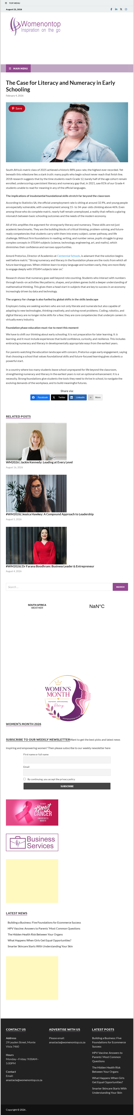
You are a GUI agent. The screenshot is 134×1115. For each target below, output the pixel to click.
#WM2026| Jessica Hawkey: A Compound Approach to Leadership (50, 514)
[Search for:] (67, 587)
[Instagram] (126, 9)
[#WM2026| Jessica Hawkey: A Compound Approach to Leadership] (36, 493)
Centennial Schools (68, 255)
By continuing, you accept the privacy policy (51, 779)
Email (26, 766)
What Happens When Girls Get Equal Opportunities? (39, 940)
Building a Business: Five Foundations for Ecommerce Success (44, 922)
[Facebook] (111, 9)
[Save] (67, 161)
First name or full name (36, 754)
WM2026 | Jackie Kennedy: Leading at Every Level (39, 462)
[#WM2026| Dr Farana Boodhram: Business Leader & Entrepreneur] (36, 545)
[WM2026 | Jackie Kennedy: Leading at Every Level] (36, 441)
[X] (121, 9)
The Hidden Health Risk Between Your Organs (35, 934)
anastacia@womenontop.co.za (24, 1080)
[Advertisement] (32, 881)
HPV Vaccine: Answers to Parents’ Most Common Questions (44, 928)
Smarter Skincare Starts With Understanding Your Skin (40, 946)
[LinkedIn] (116, 9)
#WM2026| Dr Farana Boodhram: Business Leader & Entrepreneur (50, 566)
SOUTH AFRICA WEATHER (67, 606)
